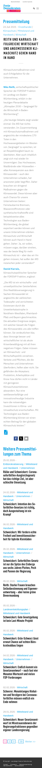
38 (21, 741)
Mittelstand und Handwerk (16, 613)
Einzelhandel (25, 26)
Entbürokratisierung (13, 464)
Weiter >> (30, 741)
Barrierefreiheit (15, 2)
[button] (16, 438)
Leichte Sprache (27, 2)
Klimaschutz (9, 30)
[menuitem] (15, 1)
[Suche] (33, 8)
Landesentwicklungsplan (15, 609)
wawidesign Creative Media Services (21, 761)
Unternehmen (28, 468)
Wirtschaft (21, 34)
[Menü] (37, 8)
